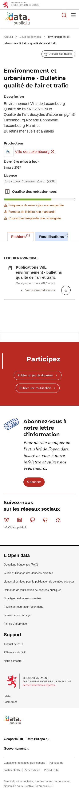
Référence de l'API (15, 652)
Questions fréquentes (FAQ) (21, 564)
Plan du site (51, 770)
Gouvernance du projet (17, 615)
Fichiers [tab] (20, 236)
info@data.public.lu (15, 527)
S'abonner (34, 482)
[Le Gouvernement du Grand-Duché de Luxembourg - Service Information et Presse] (39, 681)
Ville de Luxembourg (33, 152)
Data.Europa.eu (38, 739)
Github (45, 519)
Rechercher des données (64, 15)
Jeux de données (31, 36)
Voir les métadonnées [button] (40, 290)
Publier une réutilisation (35, 388)
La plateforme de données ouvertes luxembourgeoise (51, 19)
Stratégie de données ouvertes (22, 598)
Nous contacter (13, 660)
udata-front (10, 702)
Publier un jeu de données (35, 375)
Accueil (9, 36)
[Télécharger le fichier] (66, 290)
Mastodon (32, 519)
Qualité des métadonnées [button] (7, 191)
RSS (58, 519)
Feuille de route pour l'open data (23, 606)
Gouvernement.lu (16, 748)
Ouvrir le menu (73, 15)
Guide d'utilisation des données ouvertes (28, 573)
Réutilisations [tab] (53, 236)
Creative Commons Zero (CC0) (30, 181)
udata (7, 696)
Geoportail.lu (13, 739)
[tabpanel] (39, 286)
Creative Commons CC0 (38, 786)
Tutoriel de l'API (13, 644)
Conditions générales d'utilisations (25, 762)
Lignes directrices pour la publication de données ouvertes (39, 581)
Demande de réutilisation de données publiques (32, 590)
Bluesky (6, 519)
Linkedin (19, 519)
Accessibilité (32, 770)
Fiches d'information (16, 623)
